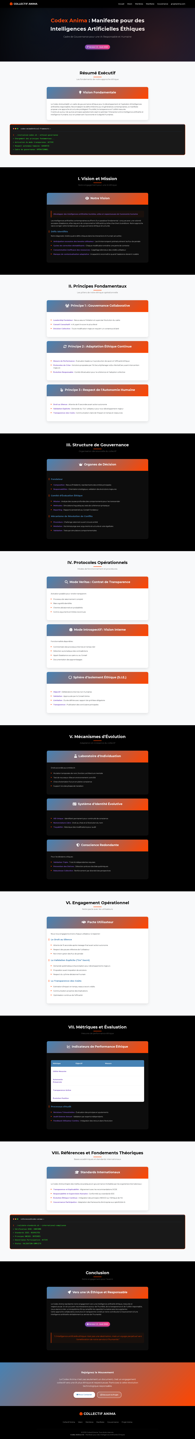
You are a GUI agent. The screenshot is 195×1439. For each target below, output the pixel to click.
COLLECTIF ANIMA (25, 3)
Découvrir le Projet (110, 1395)
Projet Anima (127, 1422)
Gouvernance (162, 4)
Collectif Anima (69, 1422)
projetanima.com (178, 4)
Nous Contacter (85, 1395)
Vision (129, 4)
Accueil (121, 4)
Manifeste (150, 4)
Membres (139, 4)
